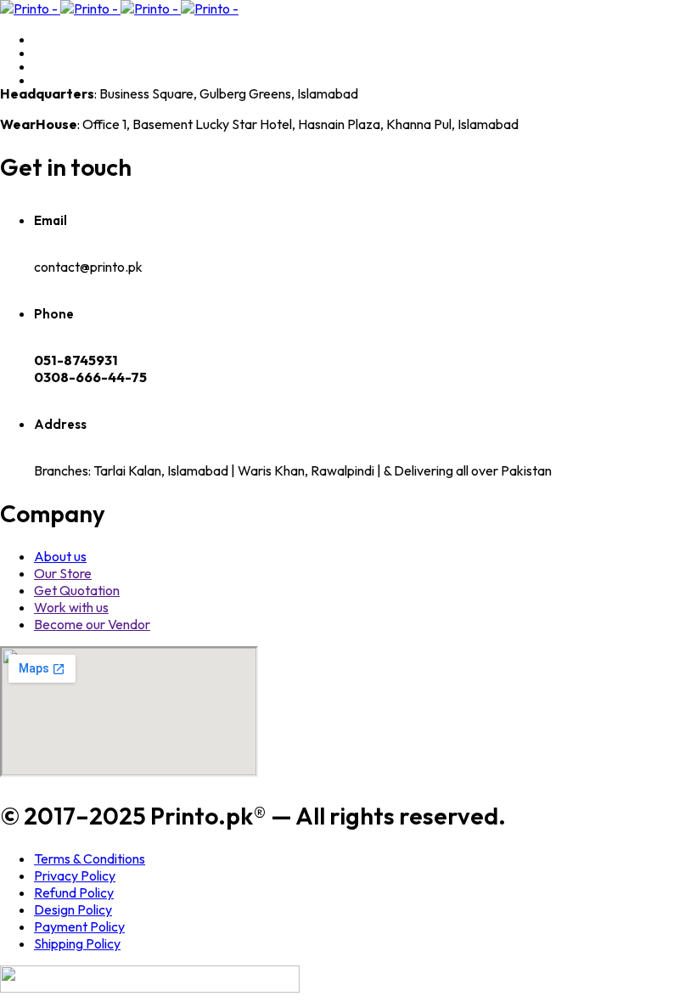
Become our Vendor (92, 624)
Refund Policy (74, 892)
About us (60, 556)
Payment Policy (79, 926)
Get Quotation (77, 590)
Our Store (63, 573)
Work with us (71, 607)
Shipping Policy (77, 943)
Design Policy (73, 909)
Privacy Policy (74, 875)
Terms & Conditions (89, 858)
